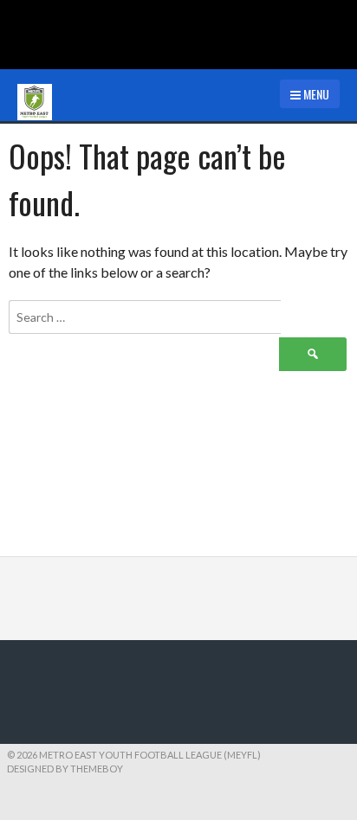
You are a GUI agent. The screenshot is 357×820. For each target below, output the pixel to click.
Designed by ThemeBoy (65, 768)
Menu (315, 94)
